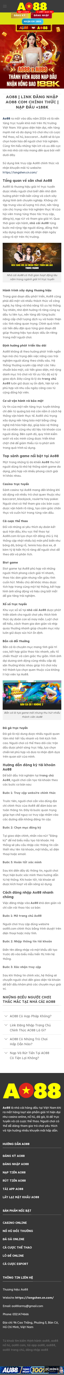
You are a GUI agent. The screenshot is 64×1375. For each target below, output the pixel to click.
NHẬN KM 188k (32, 21)
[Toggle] (6, 1016)
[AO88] (32, 6)
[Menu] (5, 6)
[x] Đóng (52, 1369)
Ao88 (6, 118)
